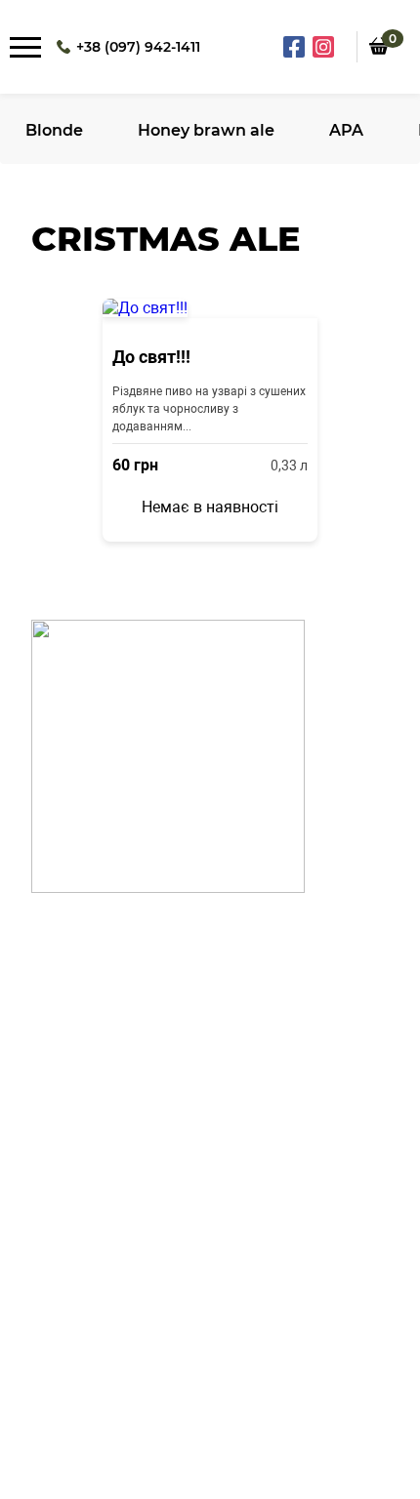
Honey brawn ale (206, 130)
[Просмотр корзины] (379, 69)
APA (346, 130)
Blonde (54, 130)
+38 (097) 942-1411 (138, 47)
